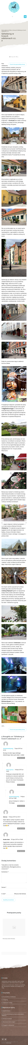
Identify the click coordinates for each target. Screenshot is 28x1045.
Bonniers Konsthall (7, 1018)
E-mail (3, 894)
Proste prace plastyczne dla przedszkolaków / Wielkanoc (13, 1014)
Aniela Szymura (9, 769)
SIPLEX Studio (8, 1042)
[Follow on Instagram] (5, 1039)
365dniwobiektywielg (8, 748)
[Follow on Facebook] (2, 1039)
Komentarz (5, 872)
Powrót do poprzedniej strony (17, 64)
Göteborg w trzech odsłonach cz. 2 (8, 37)
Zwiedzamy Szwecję (7, 1002)
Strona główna (4, 30)
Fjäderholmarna (6, 1011)
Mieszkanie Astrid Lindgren (9, 1022)
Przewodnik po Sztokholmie (9, 996)
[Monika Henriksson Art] (14, 7)
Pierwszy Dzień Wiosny (9, 938)
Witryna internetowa (20, 894)
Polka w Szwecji (13, 30)
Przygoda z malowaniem (8, 1025)
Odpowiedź (21, 758)
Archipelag (5, 999)
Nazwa (3, 887)
